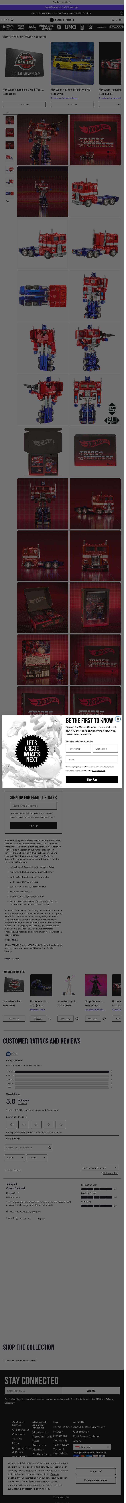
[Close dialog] (118, 719)
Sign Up (92, 780)
